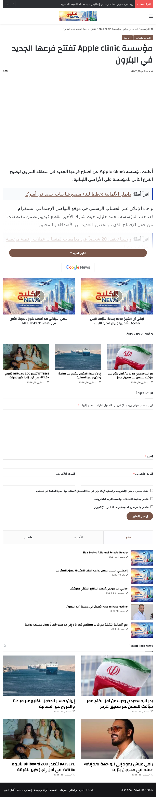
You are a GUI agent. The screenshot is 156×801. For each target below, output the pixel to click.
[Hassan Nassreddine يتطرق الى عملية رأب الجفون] (142, 612)
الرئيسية (145, 28)
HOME (90, 789)
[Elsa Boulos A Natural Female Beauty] (142, 558)
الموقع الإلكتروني (65, 473)
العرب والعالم (130, 28)
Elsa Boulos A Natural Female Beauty (105, 552)
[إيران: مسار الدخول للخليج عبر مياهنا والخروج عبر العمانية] (78, 357)
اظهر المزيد (79, 253)
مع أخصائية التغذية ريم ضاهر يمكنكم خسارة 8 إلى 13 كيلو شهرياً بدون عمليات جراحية (76, 624)
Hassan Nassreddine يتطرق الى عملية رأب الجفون (97, 606)
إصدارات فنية (24, 789)
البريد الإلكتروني (143, 473)
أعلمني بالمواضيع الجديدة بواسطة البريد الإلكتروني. (121, 507)
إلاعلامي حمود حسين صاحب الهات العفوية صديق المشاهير (92, 570)
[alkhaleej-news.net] (78, 16)
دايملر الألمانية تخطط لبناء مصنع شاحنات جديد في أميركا (78, 194)
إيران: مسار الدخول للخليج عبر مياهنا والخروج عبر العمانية (79, 375)
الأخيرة (78, 537)
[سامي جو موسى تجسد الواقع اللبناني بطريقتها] (142, 594)
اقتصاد (53, 789)
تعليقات (28, 537)
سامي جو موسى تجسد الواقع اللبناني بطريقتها (98, 588)
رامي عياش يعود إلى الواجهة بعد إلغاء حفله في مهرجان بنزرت (118, 766)
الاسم (149, 456)
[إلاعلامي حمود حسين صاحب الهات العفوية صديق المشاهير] (142, 576)
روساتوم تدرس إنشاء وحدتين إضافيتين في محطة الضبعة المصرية (97, 4)
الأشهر (128, 537)
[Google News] (78, 267)
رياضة (127, 37)
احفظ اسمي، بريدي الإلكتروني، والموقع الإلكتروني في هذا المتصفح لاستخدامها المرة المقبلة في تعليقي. (93, 490)
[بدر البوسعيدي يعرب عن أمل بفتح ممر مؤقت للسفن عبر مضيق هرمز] (130, 357)
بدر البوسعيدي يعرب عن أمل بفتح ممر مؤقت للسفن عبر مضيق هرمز (130, 375)
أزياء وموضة (41, 789)
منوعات (63, 789)
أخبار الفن (9, 789)
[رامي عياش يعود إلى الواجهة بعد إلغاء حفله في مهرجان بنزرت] (117, 739)
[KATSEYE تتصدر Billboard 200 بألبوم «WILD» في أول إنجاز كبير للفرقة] (26, 357)
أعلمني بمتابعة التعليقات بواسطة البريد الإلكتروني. (122, 498)
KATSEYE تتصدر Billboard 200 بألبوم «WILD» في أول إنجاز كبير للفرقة (27, 375)
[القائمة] (151, 17)
